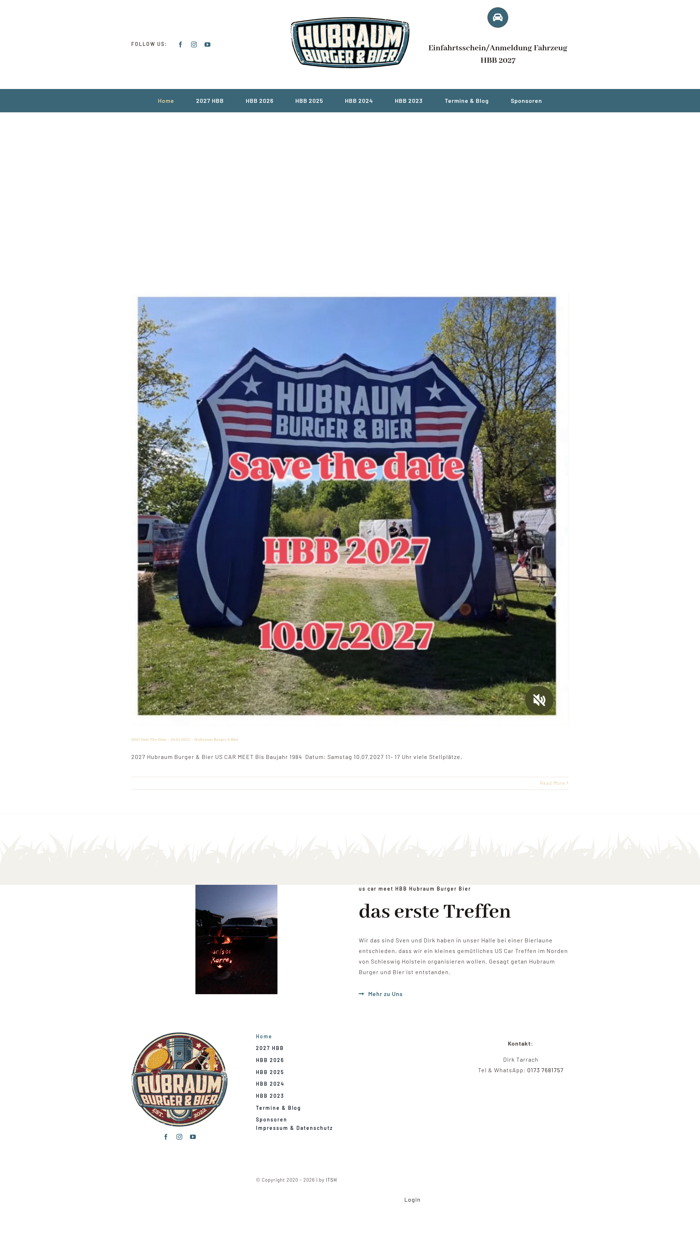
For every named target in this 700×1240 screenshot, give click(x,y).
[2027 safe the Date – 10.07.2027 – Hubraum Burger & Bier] (350, 509)
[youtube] (208, 44)
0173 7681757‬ (545, 1069)
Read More (552, 783)
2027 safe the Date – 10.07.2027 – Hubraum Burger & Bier (184, 739)
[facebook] (181, 44)
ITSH (331, 1180)
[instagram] (194, 44)
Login (412, 1199)
